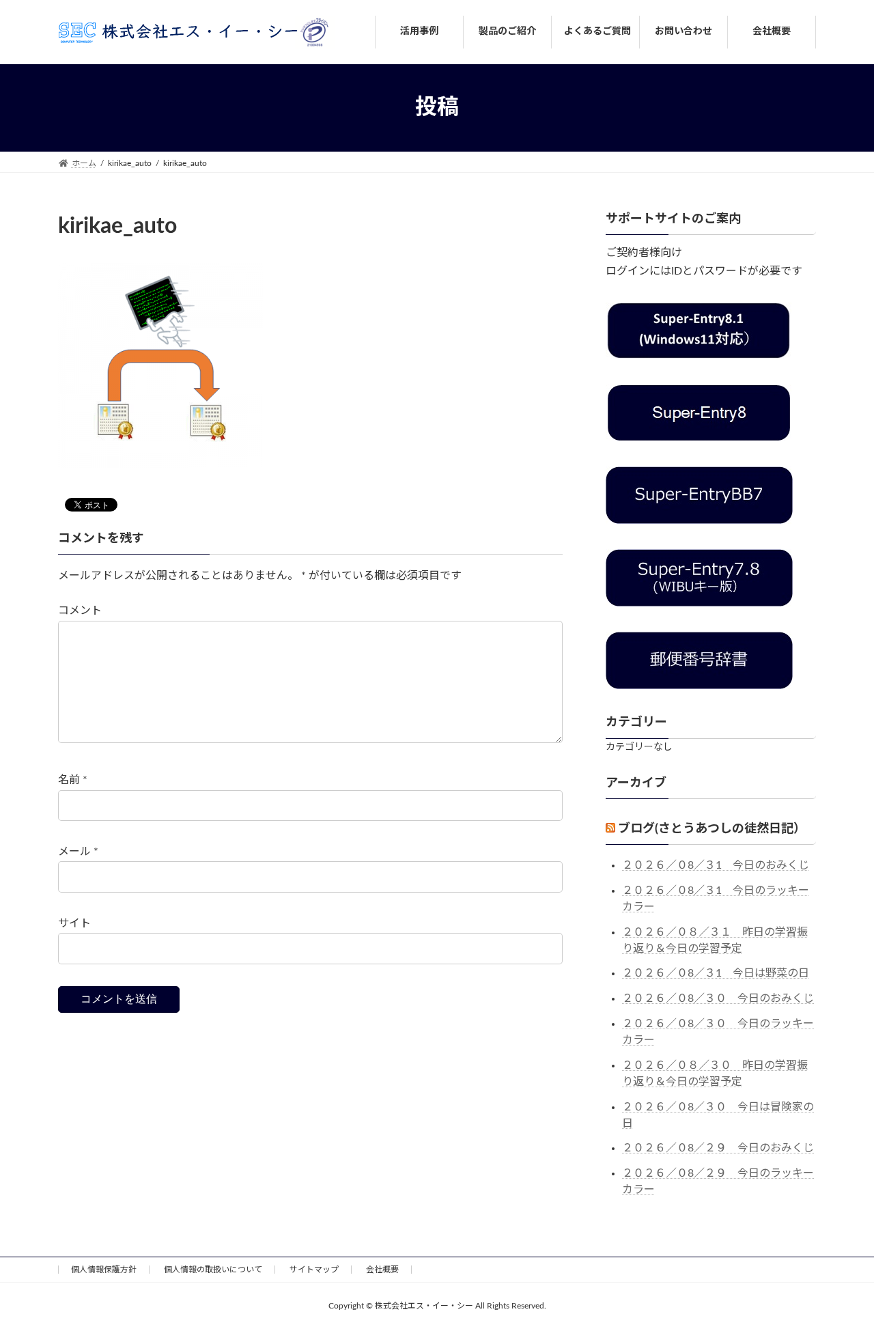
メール (78, 851)
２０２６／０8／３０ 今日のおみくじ (718, 998)
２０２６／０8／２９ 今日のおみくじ (718, 1148)
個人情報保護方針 (104, 1269)
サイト (74, 923)
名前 (72, 779)
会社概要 (382, 1269)
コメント (80, 610)
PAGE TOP (840, 1276)
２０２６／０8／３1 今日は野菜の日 (715, 973)
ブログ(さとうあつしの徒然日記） (712, 828)
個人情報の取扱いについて (213, 1269)
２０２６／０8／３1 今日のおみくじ (715, 865)
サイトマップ (314, 1269)
